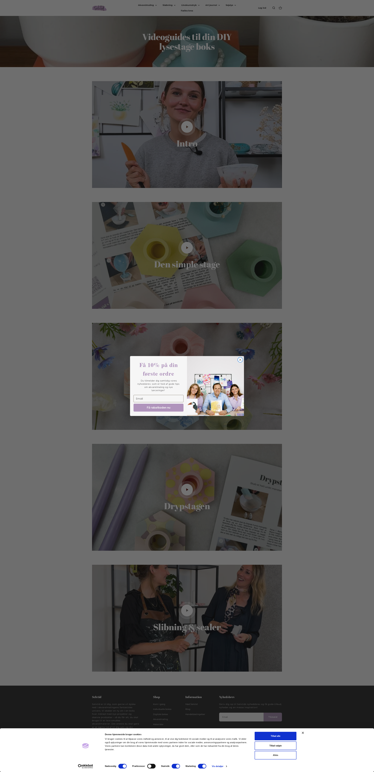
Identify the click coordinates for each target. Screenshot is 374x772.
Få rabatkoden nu (158, 408)
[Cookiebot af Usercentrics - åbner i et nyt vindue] (85, 766)
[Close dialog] (240, 359)
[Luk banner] (303, 733)
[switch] (151, 766)
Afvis (275, 755)
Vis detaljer (217, 766)
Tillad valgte (275, 745)
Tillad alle (275, 736)
